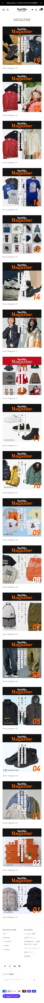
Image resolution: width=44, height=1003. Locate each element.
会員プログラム (29, 938)
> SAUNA (6, 950)
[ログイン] (36, 10)
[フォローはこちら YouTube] (14, 966)
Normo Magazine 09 (10, 540)
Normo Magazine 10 (10, 493)
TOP (4, 934)
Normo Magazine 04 (10, 776)
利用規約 (27, 956)
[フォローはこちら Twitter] (5, 966)
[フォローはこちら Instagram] (9, 966)
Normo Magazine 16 (10, 210)
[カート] (40, 10)
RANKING (6, 938)
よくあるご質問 (29, 934)
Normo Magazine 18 (10, 115)
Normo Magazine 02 (10, 870)
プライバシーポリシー (32, 948)
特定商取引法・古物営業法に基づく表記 (32, 943)
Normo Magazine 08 (10, 587)
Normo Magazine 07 (10, 634)
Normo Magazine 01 (10, 917)
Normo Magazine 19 (10, 68)
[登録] (34, 979)
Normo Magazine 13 (10, 351)
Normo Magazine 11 (10, 446)
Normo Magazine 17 (10, 163)
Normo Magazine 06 (10, 681)
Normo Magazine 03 (10, 823)
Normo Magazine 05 (10, 729)
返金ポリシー (29, 952)
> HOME (6, 946)
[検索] (8, 10)
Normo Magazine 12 (10, 398)
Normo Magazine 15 (10, 257)
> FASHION (7, 942)
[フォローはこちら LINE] (19, 966)
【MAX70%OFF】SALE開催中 (22, 3)
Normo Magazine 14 (10, 304)
